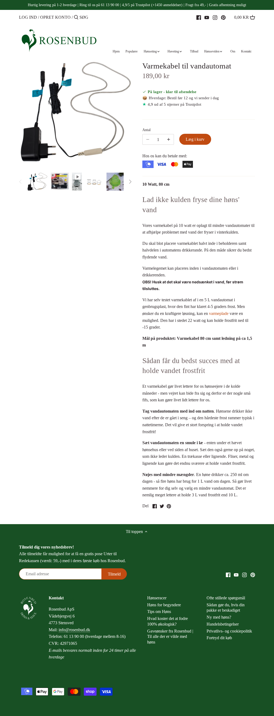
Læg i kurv (195, 139)
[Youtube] (206, 17)
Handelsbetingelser (223, 624)
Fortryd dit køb (219, 637)
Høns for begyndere (164, 605)
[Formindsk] (168, 139)
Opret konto (55, 17)
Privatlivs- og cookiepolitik (229, 631)
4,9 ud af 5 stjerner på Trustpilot (174, 104)
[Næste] (130, 182)
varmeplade (219, 313)
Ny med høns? (219, 617)
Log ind (28, 17)
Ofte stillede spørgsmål (226, 598)
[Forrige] (20, 182)
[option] (37, 181)
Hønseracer (156, 598)
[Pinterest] (223, 17)
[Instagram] (215, 17)
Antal (146, 130)
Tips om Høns (159, 611)
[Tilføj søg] (76, 18)
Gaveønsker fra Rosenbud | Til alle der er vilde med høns (170, 637)
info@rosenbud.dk (74, 629)
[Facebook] (198, 17)
